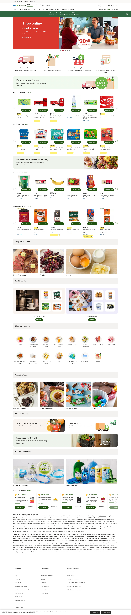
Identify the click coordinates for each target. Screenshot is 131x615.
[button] (32, 4)
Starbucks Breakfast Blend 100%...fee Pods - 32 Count (73, 230)
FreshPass (17, 579)
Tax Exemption (19, 593)
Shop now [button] (39, 320)
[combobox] (70, 5)
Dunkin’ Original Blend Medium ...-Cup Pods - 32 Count (40, 231)
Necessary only (95, 612)
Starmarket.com (19, 607)
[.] (65, 33)
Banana (52, 195)
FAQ (16, 575)
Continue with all (106, 612)
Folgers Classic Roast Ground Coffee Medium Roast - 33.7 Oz (24, 231)
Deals (108, 9)
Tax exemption (63, 9)
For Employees (45, 586)
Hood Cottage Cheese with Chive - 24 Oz (23, 196)
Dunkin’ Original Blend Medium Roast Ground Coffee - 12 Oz (105, 231)
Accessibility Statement (73, 579)
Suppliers (43, 582)
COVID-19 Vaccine (20, 597)
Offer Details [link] (17, 503)
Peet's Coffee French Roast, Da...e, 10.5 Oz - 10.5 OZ (56, 230)
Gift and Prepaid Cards (21, 586)
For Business (32, 1)
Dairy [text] (68, 275)
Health (20, 1)
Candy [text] (95, 408)
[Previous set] (14, 108)
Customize (15, 612)
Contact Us (18, 572)
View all (29, 92)
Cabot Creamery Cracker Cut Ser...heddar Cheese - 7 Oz (40, 196)
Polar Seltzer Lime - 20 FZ (73, 116)
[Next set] (116, 108)
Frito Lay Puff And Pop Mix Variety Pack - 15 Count (56, 148)
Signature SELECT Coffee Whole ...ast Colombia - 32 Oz (89, 231)
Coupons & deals (19, 490)
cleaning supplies (96, 521)
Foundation (44, 590)
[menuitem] (15, 9)
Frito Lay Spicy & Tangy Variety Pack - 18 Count (89, 148)
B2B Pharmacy (114, 9)
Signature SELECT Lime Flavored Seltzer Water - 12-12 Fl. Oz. (90, 117)
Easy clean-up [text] (72, 485)
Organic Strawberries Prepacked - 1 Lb (72, 196)
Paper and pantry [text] (20, 485)
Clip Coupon (19, 507)
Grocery (16, 1)
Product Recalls (45, 593)
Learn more (77, 14)
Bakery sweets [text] (19, 408)
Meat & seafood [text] (19, 275)
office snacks (102, 516)
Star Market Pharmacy (20, 600)
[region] (65, 612)
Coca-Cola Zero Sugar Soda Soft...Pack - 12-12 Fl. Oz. (40, 116)
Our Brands (18, 582)
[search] (99, 5)
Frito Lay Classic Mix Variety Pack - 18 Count (23, 148)
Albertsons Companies (47, 575)
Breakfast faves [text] (46, 408)
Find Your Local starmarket (22, 590)
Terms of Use (70, 572)
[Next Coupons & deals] (115, 501)
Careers (43, 579)
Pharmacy (25, 1)
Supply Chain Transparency (74, 586)
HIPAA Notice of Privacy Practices (76, 582)
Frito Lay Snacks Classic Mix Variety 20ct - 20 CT (73, 148)
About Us (43, 572)
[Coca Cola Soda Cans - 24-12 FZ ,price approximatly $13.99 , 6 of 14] (107, 108)
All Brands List (18, 604)
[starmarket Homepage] (19, 5)
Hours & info (30, 6)
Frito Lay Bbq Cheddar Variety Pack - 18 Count (105, 148)
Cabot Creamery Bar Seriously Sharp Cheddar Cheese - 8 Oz (107, 196)
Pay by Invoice (71, 9)
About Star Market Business (52, 9)
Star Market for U (102, 9)
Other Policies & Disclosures (74, 590)
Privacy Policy (70, 575)
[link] (19, 85)
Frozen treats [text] (71, 408)
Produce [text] (43, 275)
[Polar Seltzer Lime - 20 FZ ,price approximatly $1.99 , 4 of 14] (74, 108)
